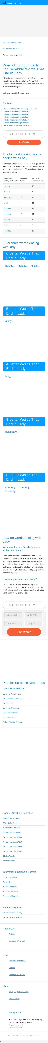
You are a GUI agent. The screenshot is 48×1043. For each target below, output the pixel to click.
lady (5, 225)
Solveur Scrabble (10, 877)
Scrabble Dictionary (11, 708)
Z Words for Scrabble (11, 823)
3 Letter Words (9, 861)
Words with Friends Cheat (13, 699)
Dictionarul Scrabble (11, 896)
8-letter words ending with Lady (16, 123)
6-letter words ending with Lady (16, 111)
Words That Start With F (12, 847)
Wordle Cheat (8, 703)
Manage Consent (16, 1025)
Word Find (14, 3)
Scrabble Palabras (10, 891)
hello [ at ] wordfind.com (18, 992)
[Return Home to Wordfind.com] (4, 4)
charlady (7, 214)
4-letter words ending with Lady (16, 117)
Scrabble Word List (17, 941)
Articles (12, 934)
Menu (45, 2)
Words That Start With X (12, 851)
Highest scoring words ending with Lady (20, 109)
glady (6, 203)
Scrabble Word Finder (12, 694)
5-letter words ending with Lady (16, 114)
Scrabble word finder (17, 961)
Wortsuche (7, 882)
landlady (7, 231)
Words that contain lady (12, 913)
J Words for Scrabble (11, 818)
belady (7, 220)
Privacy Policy (15, 1013)
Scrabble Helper (9, 717)
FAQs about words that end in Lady (18, 125)
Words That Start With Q (13, 842)
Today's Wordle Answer (12, 722)
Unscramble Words (10, 713)
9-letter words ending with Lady (16, 120)
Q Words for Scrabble (11, 832)
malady (7, 186)
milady (6, 192)
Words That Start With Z (12, 837)
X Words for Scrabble (11, 828)
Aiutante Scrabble (10, 887)
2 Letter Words (9, 856)
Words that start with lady (13, 917)
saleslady (8, 197)
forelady (7, 209)
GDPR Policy (14, 999)
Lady (5, 93)
